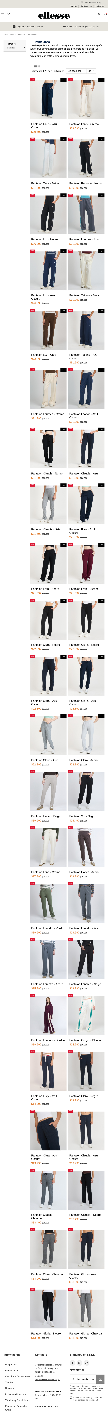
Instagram (99, 6)
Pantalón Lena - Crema (45, 872)
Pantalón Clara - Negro (45, 644)
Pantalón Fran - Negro (45, 588)
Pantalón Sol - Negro (82, 816)
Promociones (11, 1370)
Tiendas (73, 6)
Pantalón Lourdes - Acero (85, 239)
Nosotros (9, 1388)
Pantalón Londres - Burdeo (48, 1040)
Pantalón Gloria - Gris (44, 760)
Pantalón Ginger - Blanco (85, 1040)
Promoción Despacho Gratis (16, 1408)
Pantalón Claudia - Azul (83, 473)
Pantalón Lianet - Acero (84, 872)
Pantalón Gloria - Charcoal (85, 1333)
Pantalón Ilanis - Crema (84, 124)
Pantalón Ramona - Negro (85, 183)
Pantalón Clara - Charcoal (47, 1274)
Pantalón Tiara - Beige (45, 183)
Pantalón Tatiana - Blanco (85, 295)
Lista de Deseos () (92, 2)
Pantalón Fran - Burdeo (84, 588)
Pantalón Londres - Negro (85, 984)
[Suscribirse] (100, 1379)
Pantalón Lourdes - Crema (47, 414)
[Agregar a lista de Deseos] (39, 121)
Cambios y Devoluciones (17, 1376)
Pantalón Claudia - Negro (47, 473)
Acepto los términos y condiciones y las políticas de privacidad (88, 1398)
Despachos (11, 1364)
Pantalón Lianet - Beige (45, 816)
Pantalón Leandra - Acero (85, 928)
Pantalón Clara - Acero (83, 760)
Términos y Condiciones (17, 1400)
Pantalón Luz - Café (43, 354)
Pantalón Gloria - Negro (84, 644)
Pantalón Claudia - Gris (45, 529)
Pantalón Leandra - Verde (47, 928)
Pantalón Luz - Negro (44, 239)
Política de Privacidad (16, 1394)
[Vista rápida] (43, 120)
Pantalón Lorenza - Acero (47, 984)
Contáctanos (86, 6)
